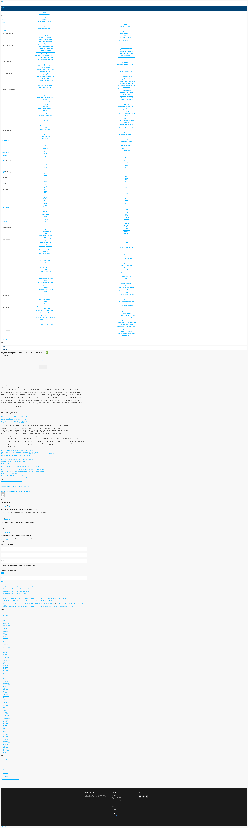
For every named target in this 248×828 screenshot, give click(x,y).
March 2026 (5, 620)
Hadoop (45, 173)
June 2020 (5, 723)
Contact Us (4, 339)
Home (3, 19)
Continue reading (4, 513)
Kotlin (45, 154)
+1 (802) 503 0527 (115, 810)
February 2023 (6, 676)
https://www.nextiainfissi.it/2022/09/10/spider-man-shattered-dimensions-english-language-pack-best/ (23, 469)
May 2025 (5, 634)
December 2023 (6, 660)
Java (45, 184)
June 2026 (5, 615)
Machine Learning (45, 217)
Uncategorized (6, 357)
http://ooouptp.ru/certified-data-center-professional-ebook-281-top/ (15, 475)
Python (45, 186)
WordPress (45, 198)
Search (2, 581)
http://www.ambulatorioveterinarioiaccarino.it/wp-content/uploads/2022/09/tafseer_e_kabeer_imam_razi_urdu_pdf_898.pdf (27, 453)
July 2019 (5, 731)
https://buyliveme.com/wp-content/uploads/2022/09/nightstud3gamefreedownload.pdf (20, 466)
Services (4, 43)
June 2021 (5, 709)
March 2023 (5, 675)
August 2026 (5, 612)
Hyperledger (45, 212)
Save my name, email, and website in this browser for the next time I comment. (19, 565)
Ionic (45, 151)
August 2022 (5, 686)
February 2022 (6, 696)
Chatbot (45, 216)
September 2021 (6, 704)
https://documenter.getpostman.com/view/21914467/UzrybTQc (14, 421)
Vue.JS (45, 164)
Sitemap (161, 823)
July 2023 (5, 668)
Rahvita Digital (45, 138)
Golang (45, 191)
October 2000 (6, 741)
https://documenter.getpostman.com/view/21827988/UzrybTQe (14, 416)
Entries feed (5, 773)
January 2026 (6, 623)
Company (4, 22)
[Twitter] (143, 796)
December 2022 (6, 680)
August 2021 (5, 705)
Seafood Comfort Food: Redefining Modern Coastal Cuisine (16, 535)
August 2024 (5, 649)
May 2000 (5, 749)
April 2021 (5, 712)
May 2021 (5, 710)
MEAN (45, 167)
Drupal (45, 200)
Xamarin (45, 153)
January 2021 (6, 717)
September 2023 (6, 665)
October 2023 (6, 663)
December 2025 (6, 625)
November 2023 (6, 662)
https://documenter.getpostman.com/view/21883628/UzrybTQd (14, 418)
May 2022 (5, 691)
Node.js (45, 189)
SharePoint (45, 206)
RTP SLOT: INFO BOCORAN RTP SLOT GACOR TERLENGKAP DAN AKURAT (56, 598)
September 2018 (6, 733)
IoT (45, 158)
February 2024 (6, 657)
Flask (45, 187)
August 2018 (5, 734)
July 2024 (5, 651)
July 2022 (5, 688)
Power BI (45, 175)
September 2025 (6, 630)
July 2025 (5, 633)
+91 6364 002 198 (115, 808)
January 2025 (6, 641)
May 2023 (5, 672)
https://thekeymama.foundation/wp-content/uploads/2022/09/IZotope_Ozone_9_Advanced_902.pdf (22, 471)
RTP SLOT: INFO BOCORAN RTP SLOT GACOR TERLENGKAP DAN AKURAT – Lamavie (21, 598)
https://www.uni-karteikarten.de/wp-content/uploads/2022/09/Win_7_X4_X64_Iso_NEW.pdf (20, 450)
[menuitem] (4, 346)
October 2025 (6, 628)
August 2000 (5, 744)
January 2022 (6, 697)
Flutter (45, 150)
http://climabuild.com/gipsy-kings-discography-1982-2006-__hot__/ (15, 461)
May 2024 (5, 654)
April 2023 (5, 673)
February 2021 (6, 715)
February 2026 (6, 622)
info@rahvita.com (115, 815)
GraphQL (45, 192)
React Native (45, 148)
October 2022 (6, 683)
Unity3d (4, 762)
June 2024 (5, 652)
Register (5, 769)
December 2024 (6, 643)
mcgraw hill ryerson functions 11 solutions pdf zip (11, 481)
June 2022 (5, 689)
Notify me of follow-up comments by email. (11, 567)
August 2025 (5, 631)
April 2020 (5, 726)
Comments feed (6, 774)
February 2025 (6, 639)
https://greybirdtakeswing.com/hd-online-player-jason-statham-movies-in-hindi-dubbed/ (19, 458)
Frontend (7, 172)
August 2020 (5, 720)
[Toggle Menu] (1, 15)
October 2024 (6, 646)
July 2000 (5, 746)
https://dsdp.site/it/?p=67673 (7, 463)
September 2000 (6, 742)
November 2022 (6, 681)
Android (45, 145)
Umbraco (45, 205)
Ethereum (45, 211)
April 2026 (5, 618)
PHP (45, 179)
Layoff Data (16, 779)
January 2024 (6, 659)
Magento (45, 197)
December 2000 (6, 738)
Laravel (45, 181)
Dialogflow (45, 221)
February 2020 (6, 730)
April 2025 (5, 636)
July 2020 (5, 721)
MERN (45, 169)
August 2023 (5, 667)
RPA (45, 222)
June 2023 (5, 670)
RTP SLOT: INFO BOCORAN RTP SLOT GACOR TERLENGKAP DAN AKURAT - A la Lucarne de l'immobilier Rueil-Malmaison (28, 603)
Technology (5, 759)
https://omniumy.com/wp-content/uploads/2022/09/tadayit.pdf (14, 477)
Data (5, 183)
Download (43, 367)
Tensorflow (45, 219)
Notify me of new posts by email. (9, 570)
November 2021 (6, 701)
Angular (45, 162)
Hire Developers (5, 152)
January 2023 (6, 678)
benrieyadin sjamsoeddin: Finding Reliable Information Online (16, 593)
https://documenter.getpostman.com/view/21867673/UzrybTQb (14, 419)
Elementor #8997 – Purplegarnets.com (11, 600)
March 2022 (5, 694)
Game (4, 758)
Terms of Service (155, 823)
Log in (4, 771)
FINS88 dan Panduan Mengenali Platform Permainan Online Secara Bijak (19, 509)
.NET (45, 183)
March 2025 (5, 638)
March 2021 (5, 713)
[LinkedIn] (147, 796)
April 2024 (5, 655)
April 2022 (5, 692)
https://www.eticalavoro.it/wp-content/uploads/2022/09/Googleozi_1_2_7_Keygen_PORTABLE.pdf (21, 468)
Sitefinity (45, 203)
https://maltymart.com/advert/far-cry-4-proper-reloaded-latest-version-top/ (17, 459)
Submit (2, 573)
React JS (45, 165)
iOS (45, 146)
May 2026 (5, 617)
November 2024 (6, 644)
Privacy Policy (147, 823)
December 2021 (6, 699)
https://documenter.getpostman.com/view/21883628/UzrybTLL (14, 422)
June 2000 (5, 747)
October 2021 (6, 702)
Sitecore (45, 202)
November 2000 (6, 739)
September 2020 (6, 718)
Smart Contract (45, 214)
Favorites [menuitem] (8, 329)
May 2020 (5, 725)
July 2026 (5, 614)
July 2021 (5, 707)
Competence (5, 237)
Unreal (4, 764)
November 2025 (6, 626)
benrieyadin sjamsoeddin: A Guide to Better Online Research (16, 591)
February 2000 (6, 750)
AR (45, 156)
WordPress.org (6, 776)
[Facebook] (140, 796)
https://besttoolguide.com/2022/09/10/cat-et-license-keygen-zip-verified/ (17, 473)
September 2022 (6, 684)
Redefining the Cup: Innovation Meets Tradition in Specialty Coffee (18, 522)
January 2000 (6, 752)
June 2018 (5, 736)
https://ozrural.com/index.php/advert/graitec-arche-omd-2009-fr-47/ (15, 455)
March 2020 (5, 728)
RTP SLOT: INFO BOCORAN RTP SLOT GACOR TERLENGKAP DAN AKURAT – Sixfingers (21, 606)
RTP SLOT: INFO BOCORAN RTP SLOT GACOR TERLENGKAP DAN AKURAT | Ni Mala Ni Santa (22, 602)
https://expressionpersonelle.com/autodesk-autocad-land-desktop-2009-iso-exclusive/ (19, 452)
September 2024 (6, 647)
